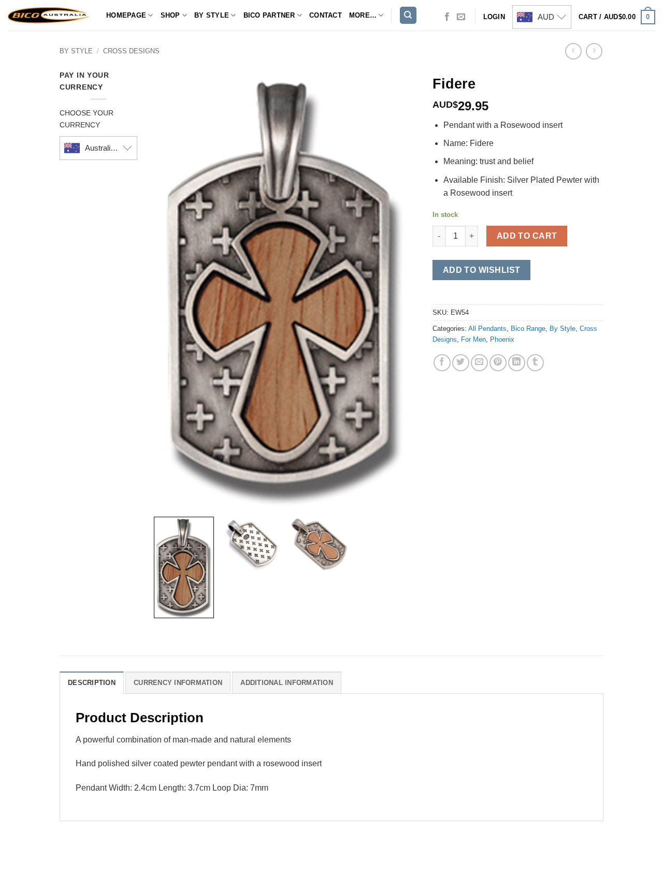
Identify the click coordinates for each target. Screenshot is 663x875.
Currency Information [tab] (178, 683)
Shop (170, 15)
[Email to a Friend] (479, 362)
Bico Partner (269, 15)
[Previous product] (594, 51)
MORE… (363, 15)
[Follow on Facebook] (447, 17)
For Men (473, 339)
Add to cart (527, 235)
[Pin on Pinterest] (498, 362)
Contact (325, 15)
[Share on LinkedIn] (516, 362)
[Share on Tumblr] (535, 362)
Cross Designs (131, 51)
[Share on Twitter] (460, 362)
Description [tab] (92, 683)
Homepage (126, 15)
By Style (211, 15)
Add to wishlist (482, 270)
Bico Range (528, 328)
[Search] (408, 15)
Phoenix (502, 339)
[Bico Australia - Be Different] (49, 15)
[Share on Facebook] (442, 362)
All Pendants (487, 328)
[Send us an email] (461, 17)
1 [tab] (276, 79)
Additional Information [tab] (286, 683)
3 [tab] (302, 79)
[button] (617, 17)
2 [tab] (293, 79)
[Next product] (573, 51)
